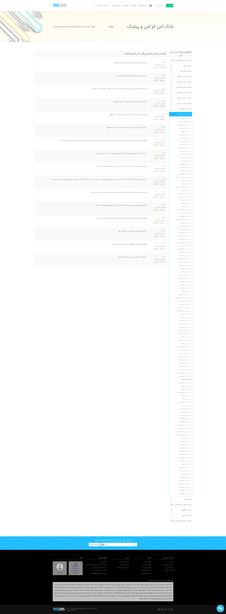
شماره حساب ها (124, 562)
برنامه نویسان (115, 5)
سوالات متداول (169, 570)
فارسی (156, 65)
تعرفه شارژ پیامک (146, 570)
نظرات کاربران (169, 568)
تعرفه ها (134, 5)
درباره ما (106, 5)
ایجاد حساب (93, 544)
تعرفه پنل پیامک (146, 568)
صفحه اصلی (142, 5)
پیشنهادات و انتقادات (123, 568)
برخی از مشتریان (168, 565)
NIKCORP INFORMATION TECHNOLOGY (84, 608)
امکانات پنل (125, 5)
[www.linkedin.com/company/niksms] (162, 609)
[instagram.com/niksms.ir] (171, 609)
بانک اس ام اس (124, 565)
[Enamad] (76, 568)
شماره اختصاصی (146, 573)
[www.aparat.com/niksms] (159, 609)
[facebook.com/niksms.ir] (168, 609)
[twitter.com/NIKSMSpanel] (165, 609)
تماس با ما (98, 5)
